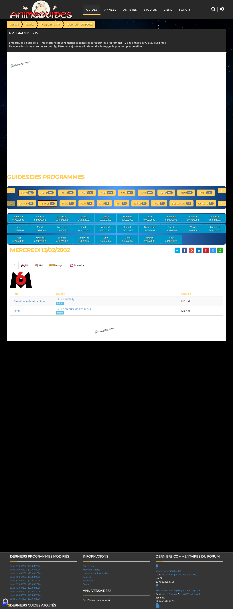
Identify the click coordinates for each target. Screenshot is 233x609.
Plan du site (88, 566)
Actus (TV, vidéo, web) (190, 594)
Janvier (25, 203)
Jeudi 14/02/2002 (84, 229)
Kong (16, 310)
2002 (26, 192)
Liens (168, 9)
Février (47, 203)
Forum (184, 9)
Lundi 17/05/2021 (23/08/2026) (25, 584)
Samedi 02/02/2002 (40, 218)
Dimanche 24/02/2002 (84, 239)
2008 (146, 192)
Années (110, 9)
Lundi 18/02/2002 (171, 229)
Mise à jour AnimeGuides (168, 570)
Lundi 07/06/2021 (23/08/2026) (25, 598)
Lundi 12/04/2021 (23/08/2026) (25, 587)
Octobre (205, 203)
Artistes (130, 9)
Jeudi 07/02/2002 (149, 218)
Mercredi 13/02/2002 (62, 229)
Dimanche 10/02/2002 (215, 218)
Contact (87, 584)
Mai (103, 203)
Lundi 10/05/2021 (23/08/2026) (25, 576)
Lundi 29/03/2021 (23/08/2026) (25, 569)
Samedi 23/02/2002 (62, 239)
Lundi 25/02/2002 (105, 239)
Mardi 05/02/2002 (105, 218)
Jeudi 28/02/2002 (171, 239)
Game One (79, 265)
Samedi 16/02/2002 (127, 229)
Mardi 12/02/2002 (40, 229)
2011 (205, 192)
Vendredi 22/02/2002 (40, 239)
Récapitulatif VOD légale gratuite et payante (178, 590)
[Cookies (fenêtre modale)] (6, 603)
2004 (66, 192)
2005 (86, 192)
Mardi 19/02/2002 (193, 229)
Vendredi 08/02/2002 (171, 218)
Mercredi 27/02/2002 (149, 239)
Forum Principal (169, 574)
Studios (150, 9)
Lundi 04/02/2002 (84, 218)
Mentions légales (91, 569)
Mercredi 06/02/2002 (127, 218)
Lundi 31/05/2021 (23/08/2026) (25, 580)
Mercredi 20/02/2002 (215, 229)
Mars (67, 203)
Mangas (59, 265)
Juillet (139, 203)
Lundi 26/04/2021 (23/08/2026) (25, 595)
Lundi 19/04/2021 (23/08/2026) (25, 573)
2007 (126, 192)
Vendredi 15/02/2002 (105, 229)
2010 (185, 192)
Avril (86, 203)
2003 (46, 192)
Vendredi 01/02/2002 (18, 218)
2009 (165, 192)
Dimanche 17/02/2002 (149, 229)
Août (158, 203)
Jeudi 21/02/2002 (18, 239)
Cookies (87, 576)
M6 (26, 265)
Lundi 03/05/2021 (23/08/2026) (25, 566)
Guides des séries (188, 574)
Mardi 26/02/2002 (127, 239)
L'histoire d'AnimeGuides (95, 573)
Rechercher (88, 580)
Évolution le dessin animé (29, 301)
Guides (92, 9)
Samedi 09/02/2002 (193, 218)
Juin (121, 203)
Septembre (181, 203)
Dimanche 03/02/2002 (62, 218)
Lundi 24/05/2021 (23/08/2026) (25, 591)
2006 (106, 192)
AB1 (41, 265)
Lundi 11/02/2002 (18, 229)
